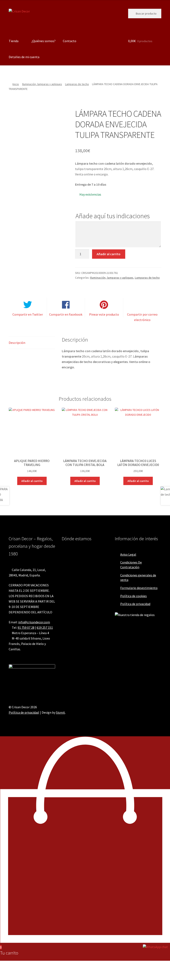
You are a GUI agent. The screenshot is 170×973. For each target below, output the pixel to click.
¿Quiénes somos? (44, 41)
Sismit (60, 712)
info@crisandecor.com (34, 622)
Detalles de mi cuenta (24, 57)
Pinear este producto (104, 314)
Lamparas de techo (77, 84)
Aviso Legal (128, 554)
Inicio (15, 84)
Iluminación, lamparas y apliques (42, 84)
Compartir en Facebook (65, 314)
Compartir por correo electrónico (142, 317)
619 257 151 (45, 627)
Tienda (13, 41)
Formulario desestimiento (139, 588)
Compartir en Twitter (27, 314)
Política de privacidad (135, 604)
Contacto (69, 41)
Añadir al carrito (108, 254)
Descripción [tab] (17, 343)
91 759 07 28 (26, 627)
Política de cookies (133, 596)
